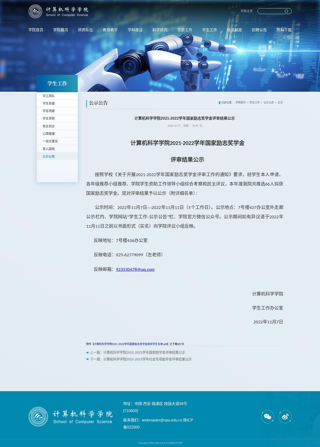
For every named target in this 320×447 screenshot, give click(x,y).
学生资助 (49, 118)
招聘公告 (259, 30)
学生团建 (49, 111)
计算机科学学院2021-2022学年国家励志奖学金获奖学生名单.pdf (130, 344)
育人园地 (49, 149)
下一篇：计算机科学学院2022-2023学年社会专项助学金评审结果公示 (141, 359)
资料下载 (284, 30)
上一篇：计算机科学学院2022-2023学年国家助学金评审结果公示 (137, 352)
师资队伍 (85, 30)
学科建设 (135, 30)
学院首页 (35, 30)
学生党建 (49, 103)
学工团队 (49, 96)
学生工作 (209, 30)
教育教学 (110, 30)
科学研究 (160, 30)
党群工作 (184, 30)
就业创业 (49, 126)
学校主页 (247, 11)
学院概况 (60, 30)
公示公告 (49, 156)
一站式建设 (50, 141)
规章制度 (234, 30)
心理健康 (49, 133)
